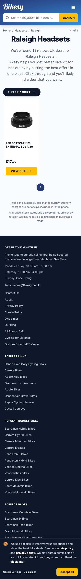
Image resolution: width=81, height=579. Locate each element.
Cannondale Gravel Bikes (21, 396)
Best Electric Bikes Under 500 (24, 537)
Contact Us (12, 293)
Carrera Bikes (13, 370)
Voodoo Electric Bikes (19, 466)
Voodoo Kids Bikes (17, 473)
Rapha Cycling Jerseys (20, 402)
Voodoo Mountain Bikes (20, 492)
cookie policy (64, 548)
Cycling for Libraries (18, 337)
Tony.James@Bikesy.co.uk (22, 285)
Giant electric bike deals (20, 383)
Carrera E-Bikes (15, 447)
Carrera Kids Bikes (17, 479)
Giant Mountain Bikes (18, 531)
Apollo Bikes (13, 389)
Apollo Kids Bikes (16, 376)
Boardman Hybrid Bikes (20, 428)
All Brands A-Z (14, 331)
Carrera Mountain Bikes (20, 441)
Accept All (67, 571)
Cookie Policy (13, 312)
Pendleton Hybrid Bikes (20, 460)
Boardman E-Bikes (17, 518)
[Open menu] (73, 7)
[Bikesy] (13, 7)
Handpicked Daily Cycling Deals (25, 364)
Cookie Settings (12, 571)
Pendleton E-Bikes (16, 454)
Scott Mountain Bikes (18, 485)
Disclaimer (30, 571)
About (9, 299)
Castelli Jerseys (15, 408)
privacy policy (25, 552)
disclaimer (17, 561)
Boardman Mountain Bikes (22, 512)
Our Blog (10, 324)
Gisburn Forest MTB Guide (22, 344)
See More (60, 259)
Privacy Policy (14, 305)
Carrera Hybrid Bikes (18, 435)
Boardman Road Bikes (19, 524)
